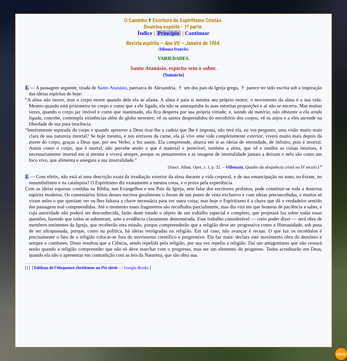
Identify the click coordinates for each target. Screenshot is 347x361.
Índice (145, 33)
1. (27, 87)
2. (27, 176)
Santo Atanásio (112, 87)
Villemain (234, 167)
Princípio (168, 33)
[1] (27, 267)
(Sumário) (173, 74)
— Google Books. (92, 267)
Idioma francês (173, 49)
